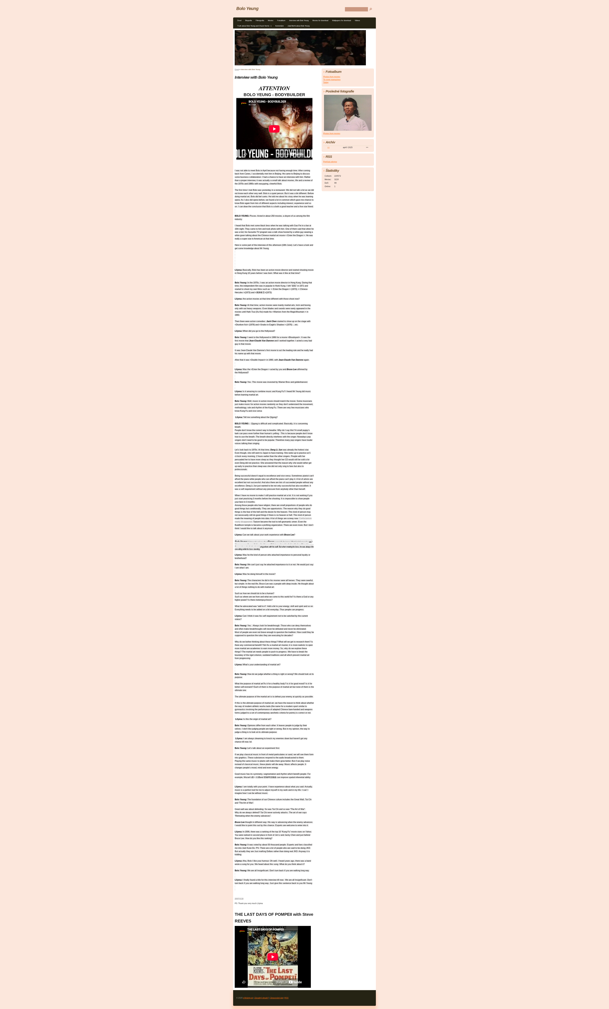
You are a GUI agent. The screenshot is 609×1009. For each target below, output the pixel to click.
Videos (357, 20)
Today (325, 82)
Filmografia (260, 20)
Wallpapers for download (341, 20)
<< (328, 147)
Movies (270, 20)
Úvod (239, 20)
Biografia (248, 20)
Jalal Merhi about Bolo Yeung (299, 26)
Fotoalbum (281, 20)
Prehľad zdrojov (330, 162)
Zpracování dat (276, 998)
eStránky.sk (248, 998)
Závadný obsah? (261, 998)
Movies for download (320, 20)
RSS (286, 998)
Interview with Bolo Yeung (299, 20)
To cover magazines (332, 79)
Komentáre (279, 26)
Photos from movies (331, 77)
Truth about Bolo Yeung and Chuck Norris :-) (254, 26)
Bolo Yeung (247, 8)
